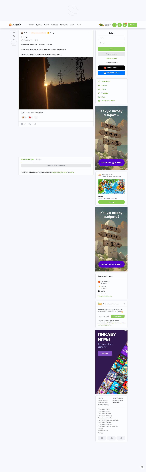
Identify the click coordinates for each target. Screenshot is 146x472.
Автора (38, 159)
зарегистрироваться (59, 172)
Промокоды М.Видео (104, 413)
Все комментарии (27, 159)
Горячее (31, 25)
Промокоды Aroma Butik (105, 418)
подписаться (117, 316)
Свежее (46, 25)
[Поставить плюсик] (13, 32)
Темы (79, 25)
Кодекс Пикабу (102, 400)
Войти (132, 25)
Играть (111, 202)
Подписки (54, 25)
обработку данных (112, 323)
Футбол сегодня (103, 431)
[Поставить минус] (13, 39)
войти (72, 172)
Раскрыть (56, 165)
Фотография (39, 112)
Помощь (100, 398)
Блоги (72, 25)
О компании (115, 402)
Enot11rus (27, 33)
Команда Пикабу (103, 402)
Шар (32, 112)
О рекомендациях (117, 400)
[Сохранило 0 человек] (29, 124)
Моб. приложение (103, 404)
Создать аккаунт (111, 54)
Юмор (27, 112)
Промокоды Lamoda (104, 411)
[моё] (22, 112)
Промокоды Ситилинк (105, 424)
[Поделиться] (35, 124)
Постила (100, 428)
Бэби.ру (100, 433)
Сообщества (64, 25)
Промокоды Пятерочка (105, 416)
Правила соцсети (117, 398)
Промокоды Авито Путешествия (108, 426)
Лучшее (38, 25)
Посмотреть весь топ (105, 296)
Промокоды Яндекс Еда (105, 422)
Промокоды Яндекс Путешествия (108, 420)
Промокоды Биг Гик (104, 409)
